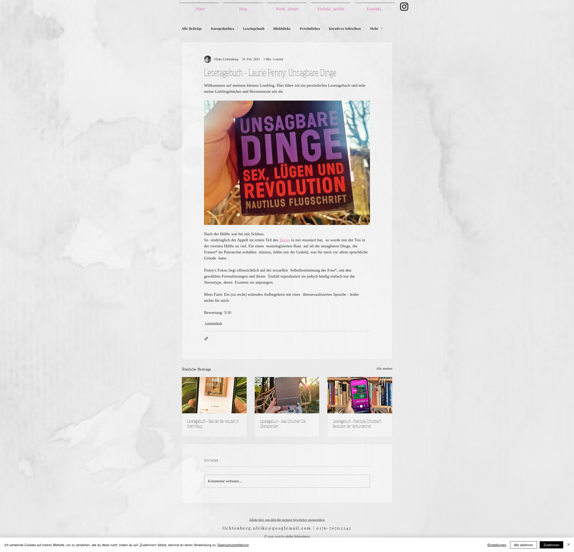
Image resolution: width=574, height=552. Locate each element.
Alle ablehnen (523, 545)
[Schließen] (568, 544)
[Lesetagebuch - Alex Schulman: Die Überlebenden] (287, 395)
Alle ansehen (384, 368)
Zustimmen (551, 545)
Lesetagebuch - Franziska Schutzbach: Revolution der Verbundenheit (357, 424)
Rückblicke (282, 28)
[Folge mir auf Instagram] (404, 6)
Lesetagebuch (253, 28)
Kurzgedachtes (222, 28)
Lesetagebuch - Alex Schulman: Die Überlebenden (283, 424)
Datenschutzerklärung (233, 545)
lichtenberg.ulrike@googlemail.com (266, 528)
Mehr (374, 28)
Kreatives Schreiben (345, 28)
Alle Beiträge (192, 28)
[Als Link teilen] (206, 338)
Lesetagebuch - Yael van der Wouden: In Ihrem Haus (213, 424)
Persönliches (310, 28)
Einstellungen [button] (497, 545)
